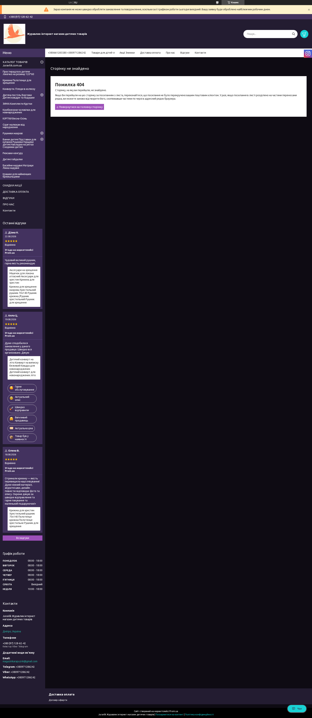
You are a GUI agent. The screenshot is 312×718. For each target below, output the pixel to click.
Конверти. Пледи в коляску (19, 88)
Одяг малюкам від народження (14, 126)
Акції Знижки (127, 52)
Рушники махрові (13, 133)
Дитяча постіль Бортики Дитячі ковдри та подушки (18, 96)
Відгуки (184, 52)
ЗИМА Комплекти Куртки (17, 103)
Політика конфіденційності (199, 714)
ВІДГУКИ (8, 198)
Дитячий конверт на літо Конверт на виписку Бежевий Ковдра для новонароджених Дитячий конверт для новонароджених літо (23, 367)
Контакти (200, 52)
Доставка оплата (150, 52)
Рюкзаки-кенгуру (13, 153)
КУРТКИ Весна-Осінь (15, 118)
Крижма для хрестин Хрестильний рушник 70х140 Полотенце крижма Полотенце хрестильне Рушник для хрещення (23, 518)
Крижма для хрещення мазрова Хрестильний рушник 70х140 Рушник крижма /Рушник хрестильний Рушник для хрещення (23, 294)
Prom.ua (173, 711)
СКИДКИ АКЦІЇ (12, 185)
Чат (299, 708)
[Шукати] (293, 34)
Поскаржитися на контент (169, 714)
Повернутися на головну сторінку (81, 106)
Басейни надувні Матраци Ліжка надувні (18, 166)
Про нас (170, 52)
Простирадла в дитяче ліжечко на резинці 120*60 (18, 73)
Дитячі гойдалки (13, 159)
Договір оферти (58, 700)
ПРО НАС (8, 204)
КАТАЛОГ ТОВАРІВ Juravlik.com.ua (15, 63)
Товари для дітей (101, 52)
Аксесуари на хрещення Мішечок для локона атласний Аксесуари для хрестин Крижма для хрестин (23, 276)
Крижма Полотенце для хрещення (17, 81)
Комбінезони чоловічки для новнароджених (19, 111)
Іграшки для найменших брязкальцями (17, 175)
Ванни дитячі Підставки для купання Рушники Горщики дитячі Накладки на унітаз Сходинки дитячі (19, 143)
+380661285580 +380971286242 (67, 52)
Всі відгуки (22, 538)
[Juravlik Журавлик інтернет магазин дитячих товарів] (14, 33)
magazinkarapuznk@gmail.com (20, 661)
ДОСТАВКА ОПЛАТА (16, 191)
